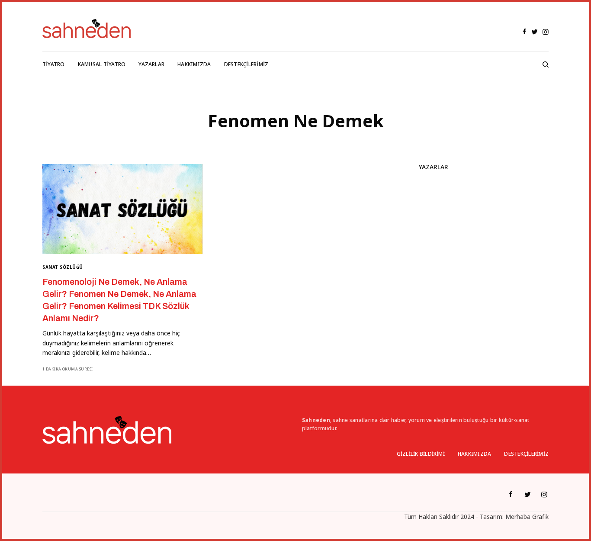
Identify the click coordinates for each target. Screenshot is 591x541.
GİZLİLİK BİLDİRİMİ (421, 453)
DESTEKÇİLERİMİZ (526, 453)
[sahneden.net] (86, 28)
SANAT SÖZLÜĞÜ (62, 267)
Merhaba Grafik (527, 516)
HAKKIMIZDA (474, 453)
